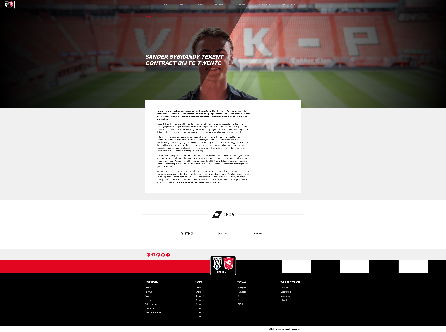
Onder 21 (199, 287)
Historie (284, 300)
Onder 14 (199, 308)
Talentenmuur (241, 5)
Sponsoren (264, 5)
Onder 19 (199, 292)
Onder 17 (199, 296)
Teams (200, 5)
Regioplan (218, 5)
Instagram (242, 287)
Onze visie (285, 287)
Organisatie (286, 292)
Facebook (242, 292)
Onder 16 (199, 300)
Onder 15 (199, 304)
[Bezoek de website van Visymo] (187, 233)
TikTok (240, 304)
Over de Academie (289, 5)
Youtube (241, 300)
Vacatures (285, 296)
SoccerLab (296, 329)
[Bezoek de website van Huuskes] (223, 233)
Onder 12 (199, 316)
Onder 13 (199, 312)
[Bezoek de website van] (223, 214)
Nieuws (183, 5)
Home (166, 5)
